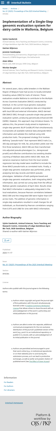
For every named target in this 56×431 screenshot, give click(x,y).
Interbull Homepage (14, 403)
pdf (7, 240)
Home (5, 8)
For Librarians (9, 390)
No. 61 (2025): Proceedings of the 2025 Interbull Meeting (24, 11)
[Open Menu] (2, 2)
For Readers (8, 382)
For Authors (8, 386)
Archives (14, 8)
